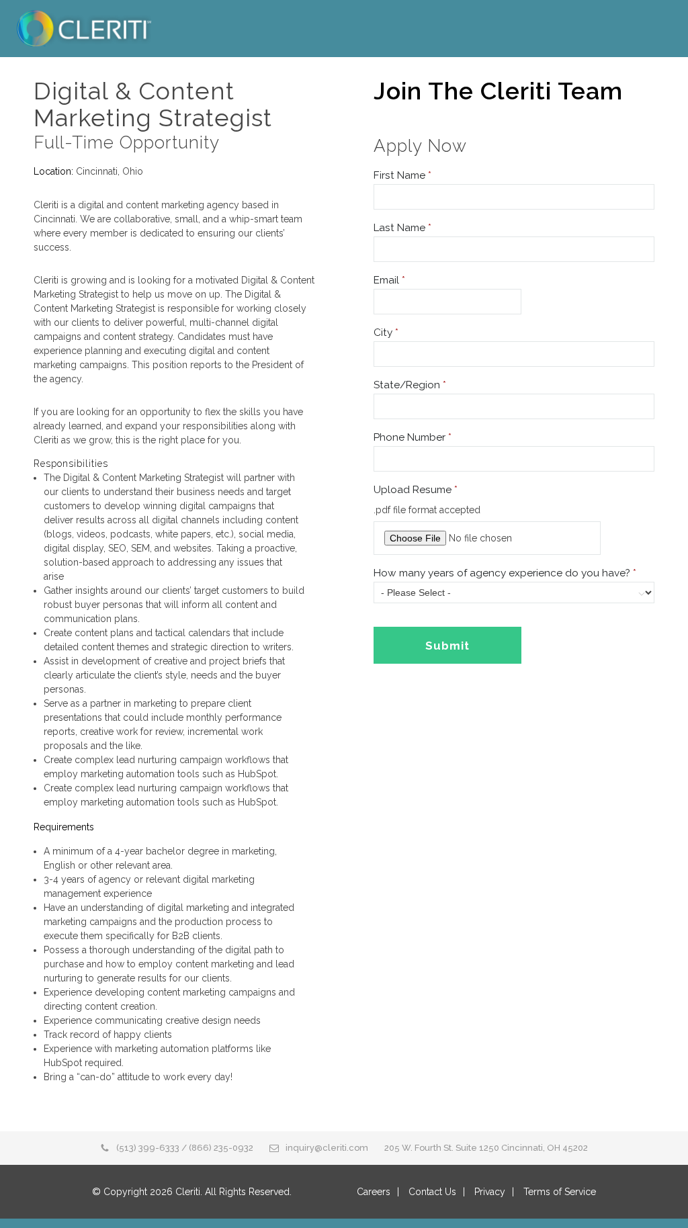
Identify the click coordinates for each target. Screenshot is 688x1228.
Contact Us (432, 1191)
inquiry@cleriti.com (327, 1148)
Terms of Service (559, 1191)
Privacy (489, 1191)
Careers (373, 1191)
